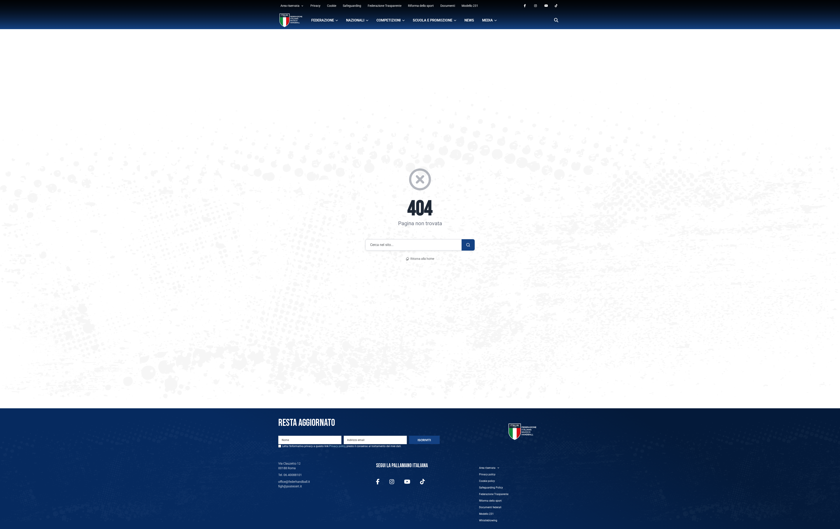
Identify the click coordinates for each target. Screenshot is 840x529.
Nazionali (355, 20)
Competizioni (388, 20)
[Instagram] (535, 6)
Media (487, 20)
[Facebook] (525, 6)
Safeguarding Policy (491, 487)
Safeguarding (352, 5)
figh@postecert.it (290, 486)
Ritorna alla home (422, 259)
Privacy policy (337, 446)
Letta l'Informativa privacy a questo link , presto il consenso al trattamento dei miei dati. (341, 446)
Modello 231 (470, 5)
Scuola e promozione (432, 20)
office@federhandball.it (294, 481)
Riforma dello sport (421, 5)
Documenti (447, 5)
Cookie (331, 5)
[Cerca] (556, 20)
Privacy (315, 5)
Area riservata (289, 5)
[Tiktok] (556, 6)
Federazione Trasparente (384, 5)
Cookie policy (487, 481)
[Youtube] (546, 6)
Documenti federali (490, 507)
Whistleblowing (488, 520)
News (469, 20)
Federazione (322, 20)
